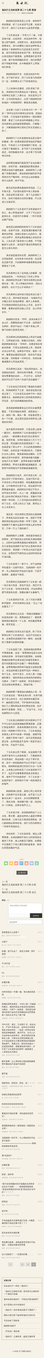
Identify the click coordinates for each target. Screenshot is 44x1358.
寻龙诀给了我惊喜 (11, 1320)
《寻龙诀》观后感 (11, 1331)
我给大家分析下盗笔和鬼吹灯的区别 (19, 1315)
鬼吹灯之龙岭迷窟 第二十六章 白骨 (19, 884)
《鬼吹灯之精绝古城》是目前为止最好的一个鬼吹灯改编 (21, 1292)
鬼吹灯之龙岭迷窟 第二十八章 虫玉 (19, 892)
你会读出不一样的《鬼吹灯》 (16, 1285)
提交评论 (36, 915)
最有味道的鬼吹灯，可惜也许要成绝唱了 (21, 1299)
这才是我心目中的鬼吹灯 (14, 1304)
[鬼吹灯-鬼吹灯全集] (22, 3)
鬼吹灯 (28, 1351)
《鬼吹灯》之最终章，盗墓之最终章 (19, 1336)
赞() (22, 873)
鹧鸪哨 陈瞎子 (10, 1325)
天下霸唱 (22, 1351)
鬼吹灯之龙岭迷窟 (27, 13)
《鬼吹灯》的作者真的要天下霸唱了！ (20, 1309)
